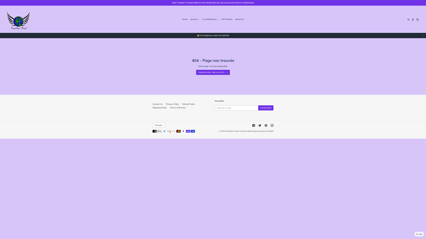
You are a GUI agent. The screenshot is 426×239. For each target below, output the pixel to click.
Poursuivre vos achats (211, 72)
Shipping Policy (160, 107)
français (158, 125)
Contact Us (158, 104)
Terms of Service (178, 107)
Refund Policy (188, 104)
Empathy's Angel (232, 131)
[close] (424, 35)
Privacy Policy (172, 104)
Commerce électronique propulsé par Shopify (256, 131)
